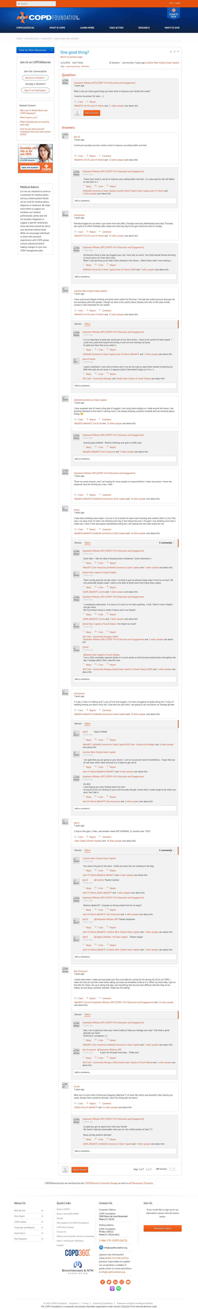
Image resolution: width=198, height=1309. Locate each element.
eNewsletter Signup (162, 1228)
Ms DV (87, 105)
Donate (173, 13)
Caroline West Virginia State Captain (162, 62)
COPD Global (20, 1221)
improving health (73, 66)
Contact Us (61, 1231)
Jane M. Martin (97, 105)
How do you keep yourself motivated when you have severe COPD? (35, 132)
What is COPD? (63, 1209)
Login (178, 3)
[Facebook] (102, 1282)
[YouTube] (128, 1282)
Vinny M (87, 1002)
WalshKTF (78, 105)
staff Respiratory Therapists (140, 1183)
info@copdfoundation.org (113, 1272)
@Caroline (99, 880)
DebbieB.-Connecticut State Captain (99, 190)
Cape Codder (80, 840)
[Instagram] (121, 1282)
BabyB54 (78, 423)
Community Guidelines (103, 1303)
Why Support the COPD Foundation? (73, 1222)
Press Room (19, 1216)
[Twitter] (109, 1282)
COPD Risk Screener (65, 1227)
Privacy (85, 1303)
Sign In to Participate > (35, 90)
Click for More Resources (32, 50)
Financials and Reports (24, 1227)
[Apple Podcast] (112, 1288)
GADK (133, 269)
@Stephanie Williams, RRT (106, 919)
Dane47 (90, 840)
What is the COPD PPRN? (68, 1213)
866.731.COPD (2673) (117, 1258)
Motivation (85, 66)
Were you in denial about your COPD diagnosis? (34, 111)
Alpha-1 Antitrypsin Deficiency (70, 1240)
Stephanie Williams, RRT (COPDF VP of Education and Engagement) (104, 82)
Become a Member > (35, 77)
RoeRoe (98, 840)
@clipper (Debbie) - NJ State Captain (111, 937)
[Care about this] (171, 51)
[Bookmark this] (174, 51)
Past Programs (20, 1238)
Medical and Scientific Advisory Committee (75, 1236)
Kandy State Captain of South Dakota (133, 378)
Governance (19, 1233)
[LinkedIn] (115, 1282)
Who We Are (19, 1210)
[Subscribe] (178, 51)
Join (171, 3)
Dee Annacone (108, 451)
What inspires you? (28, 117)
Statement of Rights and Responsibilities (135, 1303)
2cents (102, 591)
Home (19, 38)
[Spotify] (118, 1288)
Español (60, 1245)
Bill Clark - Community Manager (97, 378)
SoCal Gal (97, 423)
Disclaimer (73, 1303)
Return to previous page (71, 57)
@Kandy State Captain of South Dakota (101, 654)
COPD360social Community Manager (101, 1183)
